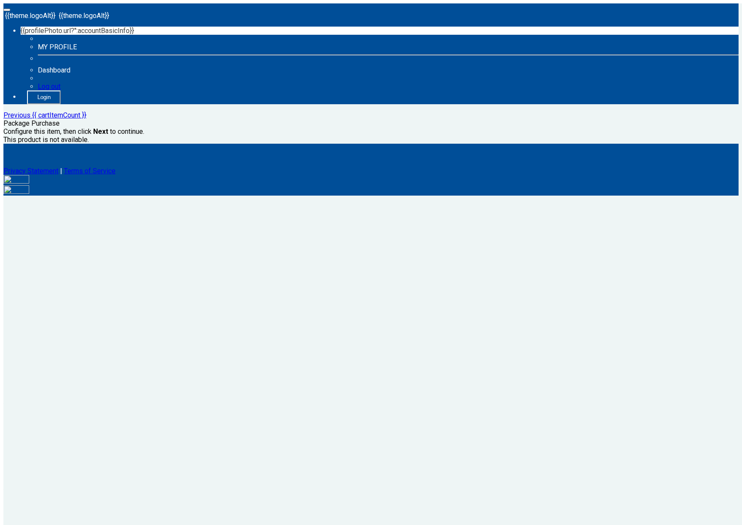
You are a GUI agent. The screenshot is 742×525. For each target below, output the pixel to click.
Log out (49, 86)
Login (44, 97)
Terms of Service (90, 171)
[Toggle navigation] (6, 10)
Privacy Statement (30, 171)
